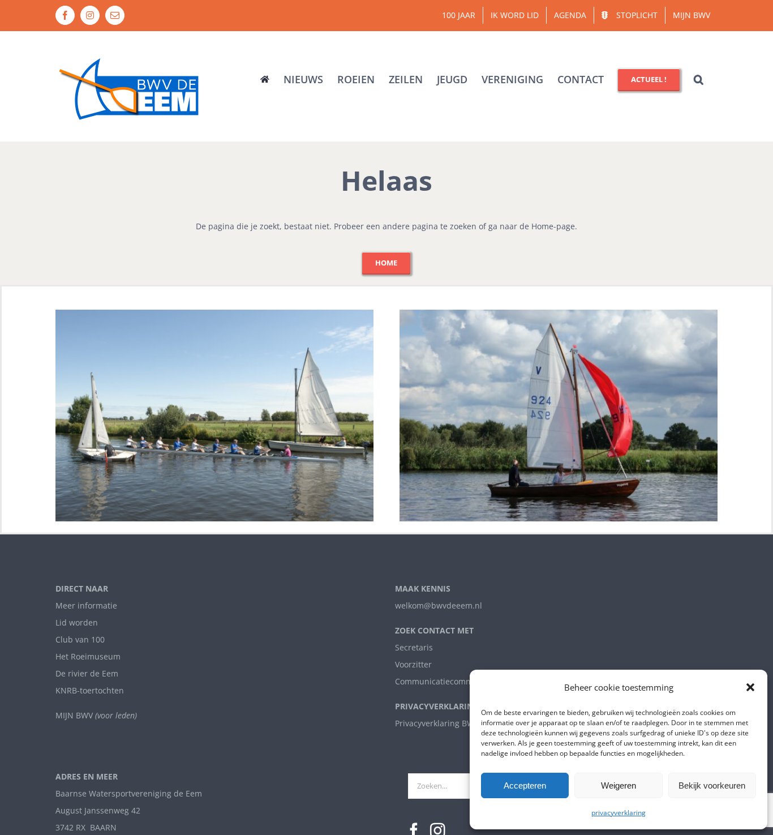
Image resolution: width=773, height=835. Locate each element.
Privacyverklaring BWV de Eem (452, 723)
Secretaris (414, 647)
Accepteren (525, 785)
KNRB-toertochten (89, 690)
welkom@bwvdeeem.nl (438, 605)
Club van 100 (80, 639)
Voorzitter (413, 664)
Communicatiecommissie (442, 681)
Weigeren (618, 785)
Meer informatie (86, 605)
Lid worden (76, 622)
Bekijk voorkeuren (711, 785)
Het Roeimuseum (88, 656)
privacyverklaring (618, 812)
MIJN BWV (74, 715)
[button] (750, 687)
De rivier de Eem (86, 673)
